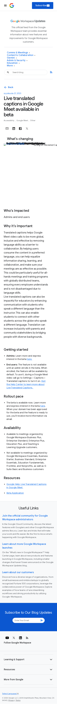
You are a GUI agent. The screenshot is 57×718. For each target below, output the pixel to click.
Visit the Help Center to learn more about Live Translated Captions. (26, 384)
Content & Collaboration (21, 55)
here (42, 406)
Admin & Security (17, 60)
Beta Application (15, 493)
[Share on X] (27, 128)
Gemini (12, 58)
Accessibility (9, 120)
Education (13, 63)
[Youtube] (7, 638)
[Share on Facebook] (20, 128)
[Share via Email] (7, 128)
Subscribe (42, 5)
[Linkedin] (20, 638)
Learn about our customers (18, 572)
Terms (18, 700)
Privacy (11, 700)
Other (32, 120)
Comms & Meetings (18, 52)
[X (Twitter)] (14, 638)
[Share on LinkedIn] (13, 128)
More (11, 65)
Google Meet (22, 120)
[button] (28, 659)
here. (29, 359)
